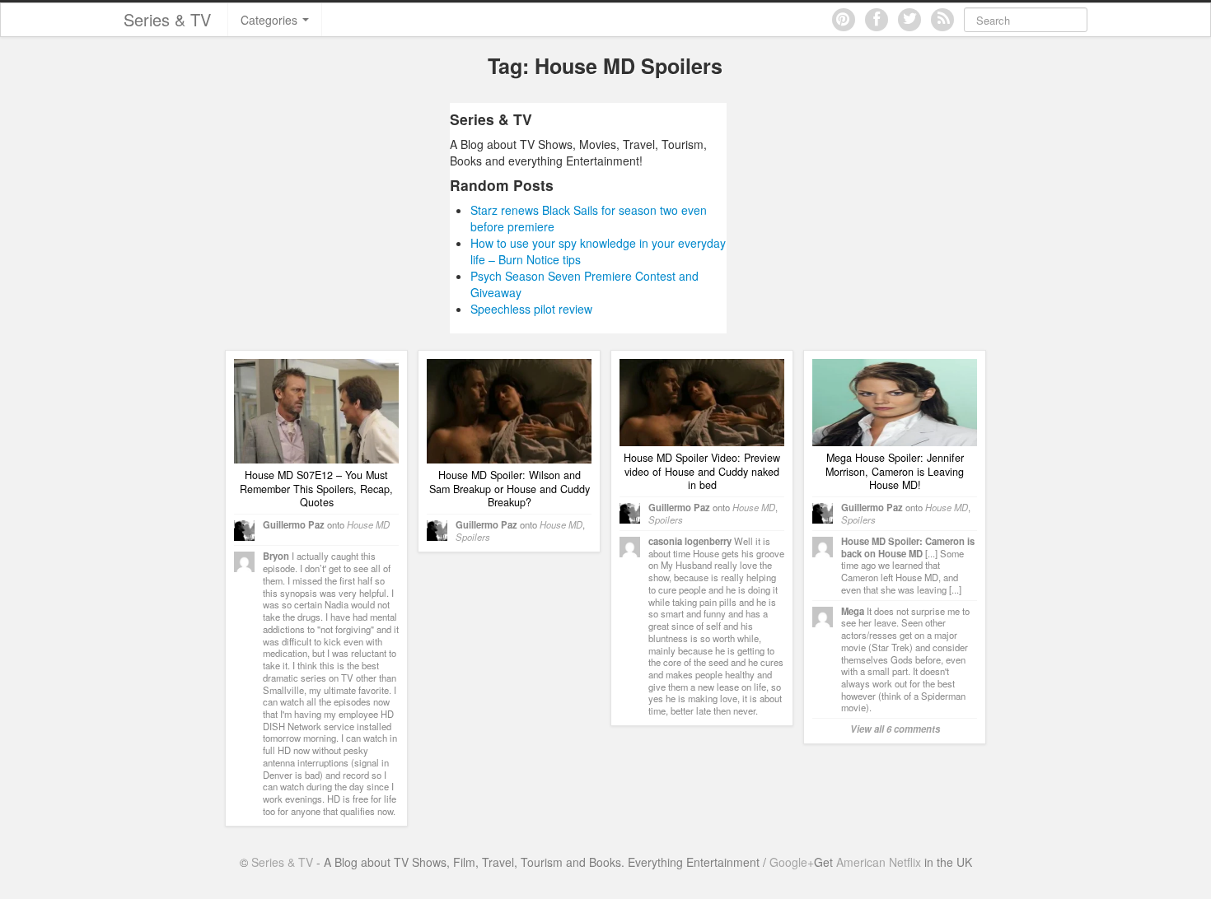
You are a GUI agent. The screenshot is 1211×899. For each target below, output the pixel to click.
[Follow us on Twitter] (909, 19)
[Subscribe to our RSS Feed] (942, 19)
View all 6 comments (895, 728)
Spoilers (473, 536)
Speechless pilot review (531, 308)
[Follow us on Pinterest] (843, 19)
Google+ (791, 862)
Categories (271, 20)
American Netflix (878, 862)
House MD (368, 524)
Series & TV (167, 19)
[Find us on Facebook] (876, 19)
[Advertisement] (295, 218)
